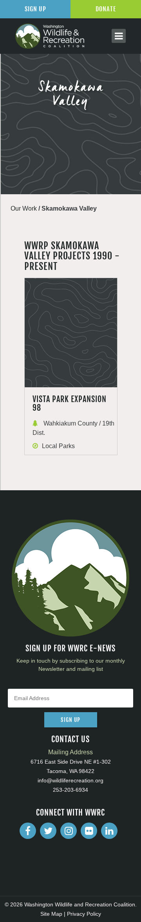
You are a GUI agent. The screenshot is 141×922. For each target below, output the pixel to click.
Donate (106, 9)
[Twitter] (48, 831)
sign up (70, 719)
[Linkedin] (109, 831)
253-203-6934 (70, 790)
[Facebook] (28, 831)
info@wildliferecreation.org (70, 780)
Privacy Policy (84, 914)
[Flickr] (89, 831)
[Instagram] (68, 831)
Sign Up (35, 9)
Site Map (51, 914)
